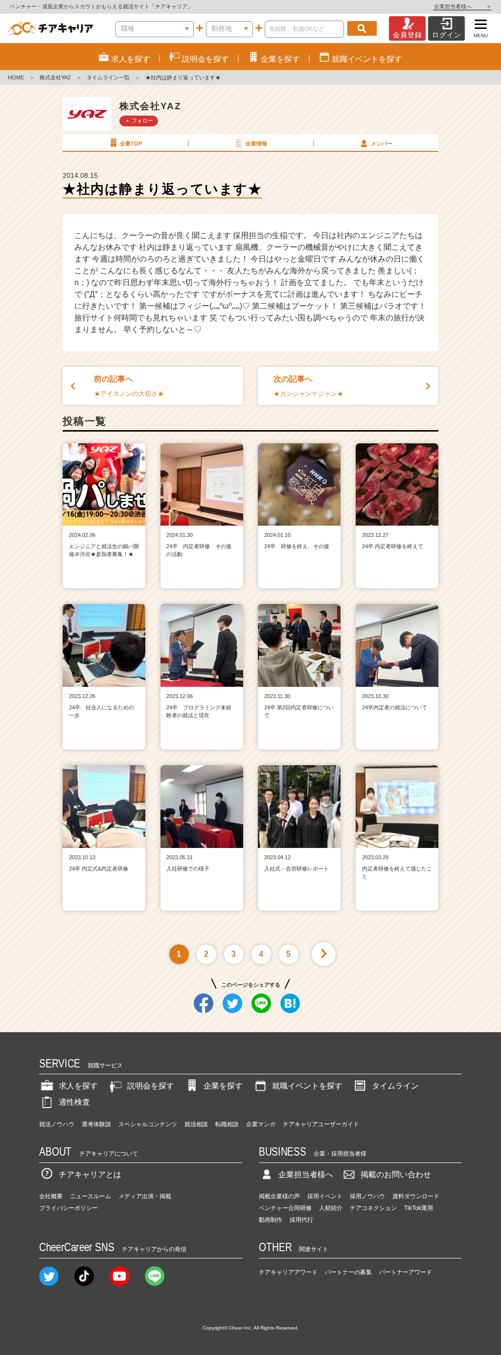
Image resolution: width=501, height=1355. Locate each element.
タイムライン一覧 (108, 77)
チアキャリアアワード (288, 1272)
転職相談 (227, 1124)
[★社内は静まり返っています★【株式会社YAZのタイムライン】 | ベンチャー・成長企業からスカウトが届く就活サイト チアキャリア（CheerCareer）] (50, 28)
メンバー (381, 143)
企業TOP (131, 143)
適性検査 (74, 1102)
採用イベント (324, 1196)
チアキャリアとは (90, 1174)
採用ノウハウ (367, 1196)
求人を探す (78, 1086)
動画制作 (270, 1219)
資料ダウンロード (415, 1196)
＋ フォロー (139, 120)
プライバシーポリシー (68, 1208)
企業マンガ (260, 1124)
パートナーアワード (405, 1272)
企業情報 (256, 143)
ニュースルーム (90, 1196)
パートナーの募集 (348, 1272)
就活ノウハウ (56, 1124)
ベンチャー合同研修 (285, 1208)
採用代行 (301, 1219)
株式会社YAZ (55, 77)
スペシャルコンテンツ (147, 1124)
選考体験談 (96, 1124)
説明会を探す (150, 1086)
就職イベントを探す (307, 1086)
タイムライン (395, 1086)
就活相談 (196, 1124)
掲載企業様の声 (279, 1196)
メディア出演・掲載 (144, 1196)
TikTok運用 (418, 1208)
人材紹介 (330, 1208)
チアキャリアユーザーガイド (321, 1124)
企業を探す (223, 1086)
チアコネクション (373, 1208)
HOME (16, 77)
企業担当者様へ (462, 6)
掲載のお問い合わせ (396, 1174)
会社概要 (51, 1196)
